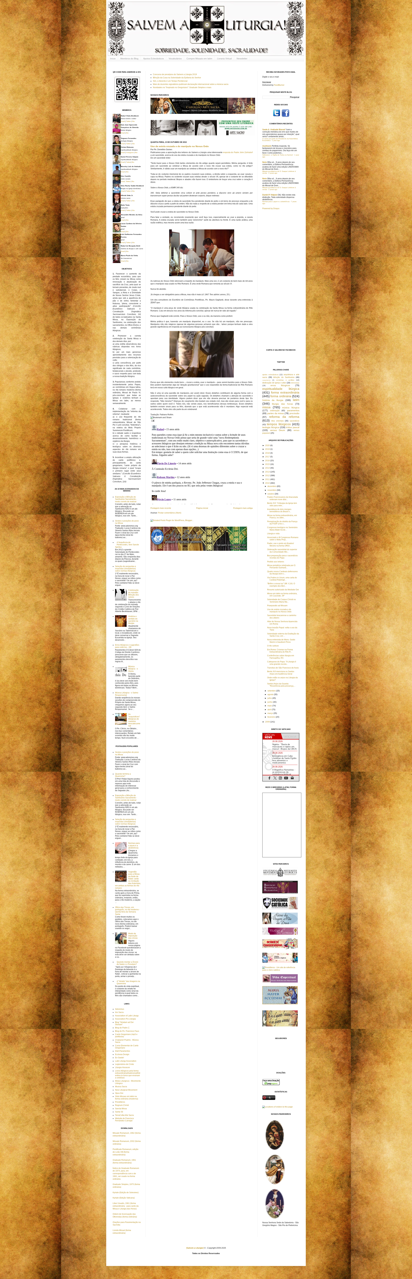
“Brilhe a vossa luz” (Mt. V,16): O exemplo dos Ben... (281, 584)
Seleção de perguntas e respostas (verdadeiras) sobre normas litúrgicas (125, 568)
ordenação (275, 410)
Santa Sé (119, 1112)
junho (270, 702)
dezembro (272, 486)
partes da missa (275, 413)
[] (195, 1248)
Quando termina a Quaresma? (123, 775)
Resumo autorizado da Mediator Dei (283, 590)
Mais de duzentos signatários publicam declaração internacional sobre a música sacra (190, 84)
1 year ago (276, 140)
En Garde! (119, 1058)
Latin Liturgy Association (125, 1061)
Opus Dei (119, 1093)
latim (296, 400)
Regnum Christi (122, 1105)
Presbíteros (120, 1102)
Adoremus (119, 1009)
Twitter (128, 121)
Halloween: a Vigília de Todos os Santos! (277, 155)
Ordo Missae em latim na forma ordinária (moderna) (126, 1097)
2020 (267, 445)
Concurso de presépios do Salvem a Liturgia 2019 (175, 74)
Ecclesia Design (122, 1054)
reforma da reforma (284, 416)
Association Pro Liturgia (125, 1019)
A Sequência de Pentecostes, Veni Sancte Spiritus (127, 544)
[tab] (272, 736)
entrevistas (295, 383)
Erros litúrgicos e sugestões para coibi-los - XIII (127, 646)
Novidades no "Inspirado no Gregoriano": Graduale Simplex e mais (182, 87)
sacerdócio (294, 421)
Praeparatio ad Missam (277, 605)
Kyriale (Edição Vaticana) (124, 1198)
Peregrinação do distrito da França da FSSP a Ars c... (282, 522)
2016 (267, 460)
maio (269, 706)
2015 (267, 464)
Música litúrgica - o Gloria (133, 668)
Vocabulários (175, 58)
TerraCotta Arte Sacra (124, 1115)
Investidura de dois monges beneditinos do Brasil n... (279, 510)
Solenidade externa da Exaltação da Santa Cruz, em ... (283, 635)
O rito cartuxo (273, 646)
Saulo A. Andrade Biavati (273, 129)
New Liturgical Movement (126, 1090)
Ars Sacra (119, 1012)
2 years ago (272, 173)
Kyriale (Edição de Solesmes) (126, 1192)
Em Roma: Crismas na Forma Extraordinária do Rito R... (280, 651)
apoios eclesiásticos (270, 375)
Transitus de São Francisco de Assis (283, 668)
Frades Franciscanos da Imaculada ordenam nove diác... (282, 498)
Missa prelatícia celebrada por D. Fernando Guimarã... (281, 566)
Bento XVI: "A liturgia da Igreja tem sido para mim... (282, 504)
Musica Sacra (121, 1086)
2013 (267, 472)
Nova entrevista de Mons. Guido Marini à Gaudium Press (281, 641)
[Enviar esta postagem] (152, 420)
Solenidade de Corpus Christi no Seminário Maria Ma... (281, 600)
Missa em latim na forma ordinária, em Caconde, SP (282, 594)
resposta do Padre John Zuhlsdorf (238, 152)
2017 (267, 457)
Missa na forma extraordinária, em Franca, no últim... (282, 516)
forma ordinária (280, 396)
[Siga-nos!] (276, 116)
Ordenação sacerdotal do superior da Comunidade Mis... (282, 550)
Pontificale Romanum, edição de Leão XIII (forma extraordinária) (125, 1152)
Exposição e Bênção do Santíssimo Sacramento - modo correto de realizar (126, 499)
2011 (267, 479)
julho (269, 698)
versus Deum (277, 430)
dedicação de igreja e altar (274, 383)
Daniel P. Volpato (269, 195)
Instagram (130, 152)
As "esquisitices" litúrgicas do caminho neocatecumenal (134, 720)
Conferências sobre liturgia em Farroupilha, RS (280, 656)
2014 (267, 468)
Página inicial (202, 508)
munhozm (266, 146)
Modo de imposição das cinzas (133, 935)
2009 (267, 722)
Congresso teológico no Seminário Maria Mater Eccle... (282, 528)
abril (269, 709)
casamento (266, 380)
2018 (267, 453)
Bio (133, 121)
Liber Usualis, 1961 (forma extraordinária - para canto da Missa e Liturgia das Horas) (126, 1206)
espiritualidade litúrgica (280, 388)
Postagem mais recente (160, 508)
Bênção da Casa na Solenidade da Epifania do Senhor (177, 78)
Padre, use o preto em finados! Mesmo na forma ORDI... (280, 544)
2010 (267, 483)
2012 (267, 475)
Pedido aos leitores (275, 562)
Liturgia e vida (273, 533)
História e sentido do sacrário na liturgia (133, 619)
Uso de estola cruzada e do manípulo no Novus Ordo (179, 146)
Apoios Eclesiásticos (153, 58)
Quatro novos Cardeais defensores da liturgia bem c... (282, 572)
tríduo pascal (292, 427)
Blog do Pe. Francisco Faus (127, 1031)
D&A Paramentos (122, 1051)
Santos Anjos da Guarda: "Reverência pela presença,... (281, 685)
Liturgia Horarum (122, 1067)
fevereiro (271, 717)
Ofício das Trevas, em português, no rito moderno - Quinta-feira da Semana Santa (127, 910)
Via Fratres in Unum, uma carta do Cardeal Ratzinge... (282, 578)
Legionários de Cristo (124, 1064)
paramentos (293, 410)
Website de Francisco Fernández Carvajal (124, 1119)
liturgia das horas (282, 404)
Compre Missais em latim (199, 58)
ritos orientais (277, 421)
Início (113, 58)
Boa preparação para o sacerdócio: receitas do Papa (282, 556)
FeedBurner (279, 85)
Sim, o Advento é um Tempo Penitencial (170, 81)
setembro (271, 691)
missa (266, 407)
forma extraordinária (285, 392)
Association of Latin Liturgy (127, 1016)
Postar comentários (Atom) (169, 513)
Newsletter (242, 58)
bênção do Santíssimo (283, 377)
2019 (267, 449)
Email (123, 121)
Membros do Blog (129, 58)
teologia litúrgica (270, 427)
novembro (272, 490)
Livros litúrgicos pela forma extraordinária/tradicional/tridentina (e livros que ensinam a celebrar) (127, 1074)
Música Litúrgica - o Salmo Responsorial (126, 694)
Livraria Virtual (224, 58)
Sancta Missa (121, 1108)
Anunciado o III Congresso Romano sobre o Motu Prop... (282, 538)
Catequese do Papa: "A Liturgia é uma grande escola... (281, 663)
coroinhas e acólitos (285, 380)
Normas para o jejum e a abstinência (134, 845)
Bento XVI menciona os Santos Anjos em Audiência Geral (280, 672)
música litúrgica (290, 407)
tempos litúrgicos (279, 424)
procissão (294, 413)
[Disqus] (201, 464)
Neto (264, 162)
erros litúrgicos (280, 385)
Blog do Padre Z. (122, 1028)
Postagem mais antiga (243, 508)
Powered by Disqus (270, 208)
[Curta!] (285, 116)
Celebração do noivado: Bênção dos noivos (133, 593)
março (270, 713)
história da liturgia (272, 400)
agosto (270, 694)
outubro (271, 494)
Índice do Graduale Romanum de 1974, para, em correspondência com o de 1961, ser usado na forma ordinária (126, 1173)
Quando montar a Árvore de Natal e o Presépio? (127, 963)
